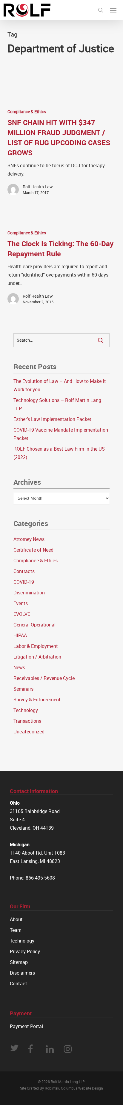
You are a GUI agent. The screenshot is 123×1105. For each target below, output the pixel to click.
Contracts (24, 571)
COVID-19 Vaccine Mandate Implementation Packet (60, 434)
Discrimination (29, 592)
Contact (18, 983)
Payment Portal (26, 1026)
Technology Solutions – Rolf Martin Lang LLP (57, 404)
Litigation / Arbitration (37, 656)
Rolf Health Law (38, 187)
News (19, 667)
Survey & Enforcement (37, 699)
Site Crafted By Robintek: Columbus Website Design (61, 1088)
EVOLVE (21, 614)
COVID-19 (23, 582)
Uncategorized (28, 731)
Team (15, 930)
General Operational (34, 624)
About (16, 919)
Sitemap (19, 962)
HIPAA (20, 635)
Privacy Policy (25, 951)
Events (20, 603)
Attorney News (28, 539)
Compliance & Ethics (26, 111)
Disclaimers (22, 973)
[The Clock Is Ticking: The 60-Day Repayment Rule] (61, 269)
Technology (25, 710)
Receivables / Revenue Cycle (44, 678)
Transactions (27, 721)
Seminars (23, 689)
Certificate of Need (33, 550)
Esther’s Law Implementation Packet (52, 419)
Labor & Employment (35, 646)
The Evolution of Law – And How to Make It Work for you (59, 385)
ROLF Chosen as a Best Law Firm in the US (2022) (59, 453)
